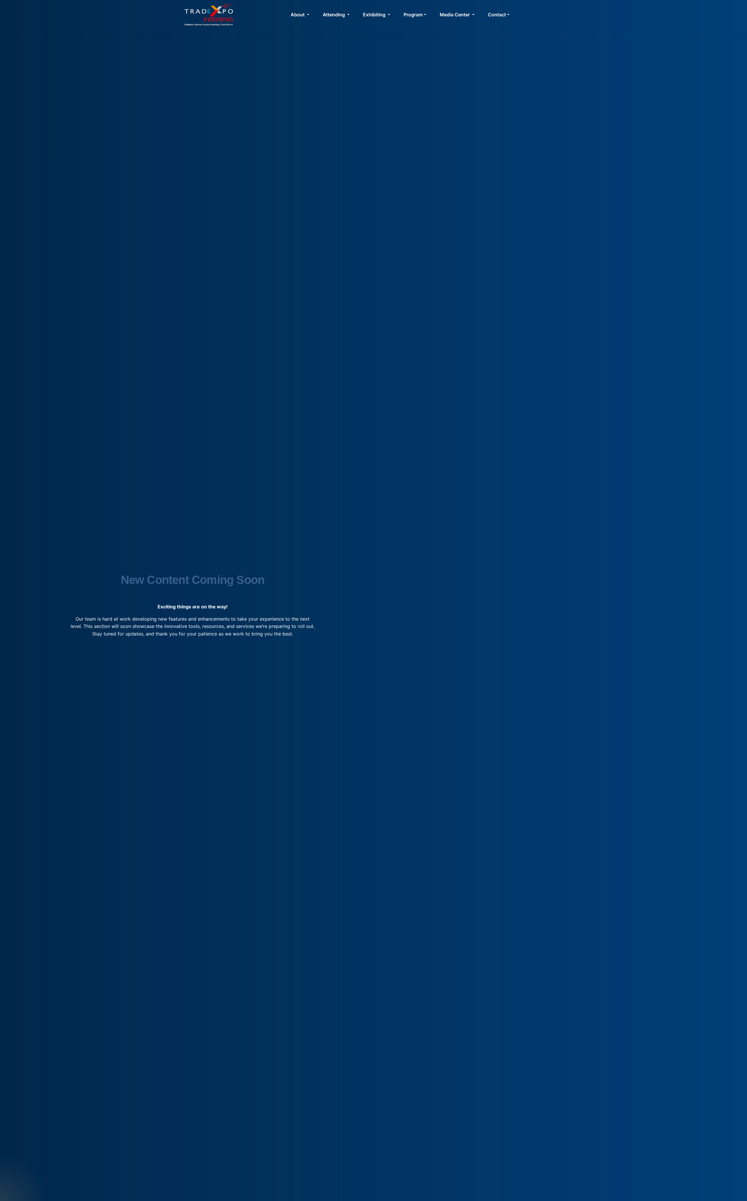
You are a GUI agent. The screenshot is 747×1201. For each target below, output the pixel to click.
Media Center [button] (455, 15)
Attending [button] (334, 15)
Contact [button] (497, 15)
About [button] (298, 15)
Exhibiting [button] (375, 15)
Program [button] (413, 15)
